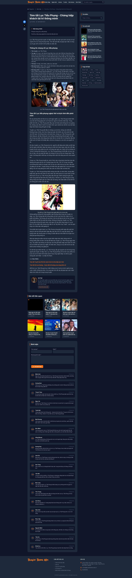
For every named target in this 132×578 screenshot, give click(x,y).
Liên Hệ (57, 564)
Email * (54, 349)
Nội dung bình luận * (36, 354)
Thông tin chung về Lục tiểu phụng (39, 31)
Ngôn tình (54, 2)
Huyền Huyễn (84, 77)
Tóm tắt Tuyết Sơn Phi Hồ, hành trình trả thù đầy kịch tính (47, 262)
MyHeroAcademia (98, 82)
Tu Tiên (91, 77)
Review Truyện (85, 69)
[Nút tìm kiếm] (103, 2)
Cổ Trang (90, 82)
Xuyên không (98, 77)
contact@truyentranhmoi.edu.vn (89, 567)
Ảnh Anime (71, 2)
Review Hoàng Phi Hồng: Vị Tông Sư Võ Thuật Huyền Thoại (34, 334)
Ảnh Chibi (78, 2)
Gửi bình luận (38, 366)
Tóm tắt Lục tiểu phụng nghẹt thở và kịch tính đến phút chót (44, 34)
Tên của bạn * (34, 349)
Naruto (87, 80)
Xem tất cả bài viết (43, 287)
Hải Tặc (93, 80)
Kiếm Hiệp (47, 2)
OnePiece (97, 75)
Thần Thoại (90, 75)
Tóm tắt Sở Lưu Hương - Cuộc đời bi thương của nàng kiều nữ (48, 265)
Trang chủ (31, 9)
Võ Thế (33, 21)
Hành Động (99, 80)
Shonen (96, 69)
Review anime (85, 85)
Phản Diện (84, 82)
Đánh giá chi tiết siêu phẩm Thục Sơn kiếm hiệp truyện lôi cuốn (34, 314)
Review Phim (84, 72)
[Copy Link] (24, 29)
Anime (60, 2)
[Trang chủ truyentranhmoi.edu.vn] (36, 2)
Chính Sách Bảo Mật (59, 562)
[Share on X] (24, 25)
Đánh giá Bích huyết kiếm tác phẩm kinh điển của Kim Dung (69, 334)
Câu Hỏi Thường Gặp (60, 566)
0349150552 (85, 569)
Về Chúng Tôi (58, 568)
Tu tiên (65, 2)
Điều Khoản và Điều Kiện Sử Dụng (62, 570)
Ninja (83, 80)
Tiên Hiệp (84, 75)
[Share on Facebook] (24, 21)
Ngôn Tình (92, 72)
